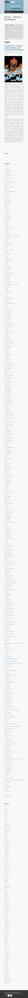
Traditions (6, 529)
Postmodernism (7, 452)
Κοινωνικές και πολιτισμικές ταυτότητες (12, 663)
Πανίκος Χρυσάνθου (8, 728)
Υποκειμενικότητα (8, 770)
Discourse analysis (8, 258)
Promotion (6, 454)
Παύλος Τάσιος (7, 735)
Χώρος (5, 793)
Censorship (6, 214)
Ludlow (5, 370)
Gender (5, 296)
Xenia (5, 559)
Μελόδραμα (6, 695)
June (5, 834)
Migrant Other (7, 391)
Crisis (5, 240)
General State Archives (9, 303)
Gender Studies (7, 298)
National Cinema (7, 401)
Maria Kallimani (7, 377)
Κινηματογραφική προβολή (9, 658)
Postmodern (6, 449)
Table (5, 505)
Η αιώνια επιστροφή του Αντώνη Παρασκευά (13, 643)
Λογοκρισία (6, 684)
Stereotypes (6, 496)
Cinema (5, 221)
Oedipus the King (7, 424)
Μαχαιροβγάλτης (7, 693)
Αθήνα (5, 566)
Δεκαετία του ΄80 (7, 612)
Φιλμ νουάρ (6, 782)
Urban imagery (7, 545)
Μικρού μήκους (7, 702)
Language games (7, 366)
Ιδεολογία (6, 651)
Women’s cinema (7, 557)
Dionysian (6, 254)
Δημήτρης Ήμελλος (8, 615)
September (6, 831)
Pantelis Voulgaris (8, 438)
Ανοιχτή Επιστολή (8, 575)
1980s (5, 165)
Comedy (6, 231)
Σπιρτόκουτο (7, 754)
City (5, 224)
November (6, 829)
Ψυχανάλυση (7, 796)
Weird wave (6, 552)
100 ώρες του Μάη (8, 564)
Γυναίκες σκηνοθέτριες (9, 608)
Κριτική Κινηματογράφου (9, 670)
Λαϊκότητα (6, 679)
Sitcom (5, 489)
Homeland (6, 333)
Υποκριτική (6, 772)
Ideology (6, 338)
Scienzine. (12, 993)
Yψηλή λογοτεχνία (8, 777)
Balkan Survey (7, 203)
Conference (6, 233)
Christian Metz (7, 219)
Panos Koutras (7, 435)
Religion (6, 466)
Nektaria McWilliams (8, 51)
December (6, 852)
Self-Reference (7, 482)
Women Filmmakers (8, 554)
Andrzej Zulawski (7, 175)
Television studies (8, 512)
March (5, 880)
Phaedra (6, 442)
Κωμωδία (6, 677)
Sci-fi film (6, 477)
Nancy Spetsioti (7, 398)
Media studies (7, 382)
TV (5, 540)
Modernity (6, 394)
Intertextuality (7, 347)
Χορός (5, 789)
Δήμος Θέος (6, 617)
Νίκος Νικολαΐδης (7, 714)
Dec (5, 815)
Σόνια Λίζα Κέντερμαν (8, 751)
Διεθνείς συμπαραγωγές (9, 622)
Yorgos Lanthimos (8, 561)
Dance (5, 247)
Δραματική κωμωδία (8, 624)
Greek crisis (6, 312)
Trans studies (7, 531)
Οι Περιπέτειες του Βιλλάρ (9, 723)
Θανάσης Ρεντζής (8, 649)
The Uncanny (7, 519)
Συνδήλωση (6, 763)
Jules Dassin (6, 359)
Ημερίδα (6, 647)
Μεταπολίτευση (7, 700)
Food (5, 289)
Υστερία (6, 775)
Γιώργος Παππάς (7, 605)
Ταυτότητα (6, 765)
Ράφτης (6, 747)
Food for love (7, 291)
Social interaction (7, 491)
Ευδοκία (6, 640)
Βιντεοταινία (7, 594)
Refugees (6, 463)
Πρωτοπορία (7, 744)
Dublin (5, 263)
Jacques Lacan (7, 354)
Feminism (6, 279)
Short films (6, 484)
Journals (6, 356)
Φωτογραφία (7, 786)
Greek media (7, 319)
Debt (5, 256)
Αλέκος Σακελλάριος (8, 568)
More (20, 141)
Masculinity (6, 380)
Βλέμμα (5, 596)
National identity (7, 403)
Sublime (6, 498)
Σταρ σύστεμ (7, 756)
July (5, 808)
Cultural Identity (7, 52)
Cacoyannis (6, 210)
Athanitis (6, 184)
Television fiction (7, 510)
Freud (5, 293)
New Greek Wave (7, 417)
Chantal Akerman (7, 217)
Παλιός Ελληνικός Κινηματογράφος (11, 726)
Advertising (6, 172)
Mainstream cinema (8, 375)
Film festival (6, 282)
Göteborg (6, 307)
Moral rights (6, 396)
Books (5, 207)
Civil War (6, 226)
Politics (5, 445)
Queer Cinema (7, 459)
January (6, 824)
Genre (5, 305)
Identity (5, 335)
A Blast (5, 168)
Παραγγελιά (6, 733)
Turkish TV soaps (7, 538)
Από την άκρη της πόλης (9, 582)
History (5, 328)
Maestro (6, 373)
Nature (5, 405)
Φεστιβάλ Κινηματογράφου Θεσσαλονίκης (13, 779)
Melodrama (6, 384)
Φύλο (5, 784)
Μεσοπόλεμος (7, 698)
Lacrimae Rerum (7, 363)
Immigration (19, 52)
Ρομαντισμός (7, 749)
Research (6, 470)
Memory (6, 387)
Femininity (6, 277)
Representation (14, 52)
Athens (5, 189)
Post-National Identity (8, 447)
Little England (7, 368)
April (5, 845)
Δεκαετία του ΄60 (7, 610)
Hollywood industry (8, 331)
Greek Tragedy (7, 326)
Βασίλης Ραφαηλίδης (8, 589)
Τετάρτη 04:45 (7, 768)
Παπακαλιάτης (7, 730)
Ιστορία (6, 654)
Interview (6, 349)
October (6, 871)
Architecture (6, 177)
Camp (5, 212)
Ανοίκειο (6, 573)
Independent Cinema (8, 342)
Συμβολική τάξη (7, 761)
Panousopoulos (7, 433)
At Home (6, 179)
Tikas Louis (6, 526)
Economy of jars (7, 265)
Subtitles (6, 501)
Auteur (5, 193)
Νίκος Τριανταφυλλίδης (9, 716)
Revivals (6, 473)
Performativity (7, 440)
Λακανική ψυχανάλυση (9, 681)
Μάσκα (5, 691)
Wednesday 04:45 (7, 550)
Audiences (6, 196)
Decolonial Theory (8, 249)
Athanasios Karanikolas (9, 182)
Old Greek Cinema (8, 426)
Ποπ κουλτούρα (7, 740)
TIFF (5, 524)
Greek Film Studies (8, 324)
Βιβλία (5, 591)
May (5, 810)
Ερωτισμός (6, 638)
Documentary (7, 261)
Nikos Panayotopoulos (8, 412)
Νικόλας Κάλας (7, 712)
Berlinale (6, 205)
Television (6, 508)
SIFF (5, 487)
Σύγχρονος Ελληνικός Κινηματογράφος (12, 758)
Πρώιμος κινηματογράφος (9, 742)
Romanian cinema (7, 475)
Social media (7, 494)
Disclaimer (17, 993)
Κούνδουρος (7, 665)
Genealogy (6, 300)
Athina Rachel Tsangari (9, 191)
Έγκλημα (6, 626)
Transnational (7, 533)
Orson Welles (7, 431)
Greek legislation (7, 317)
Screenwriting (7, 480)
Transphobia (7, 536)
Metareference (7, 389)
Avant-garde (7, 198)
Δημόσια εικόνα (7, 619)
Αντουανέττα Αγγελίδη (9, 580)
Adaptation (6, 170)
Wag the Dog (7, 547)
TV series (6, 543)
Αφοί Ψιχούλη (7, 587)
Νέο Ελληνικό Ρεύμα (8, 707)
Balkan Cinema (7, 200)
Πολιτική (6, 737)
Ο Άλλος (6, 721)
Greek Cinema (7, 310)
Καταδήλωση (7, 656)
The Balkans (6, 515)
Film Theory (6, 286)
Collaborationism (7, 228)
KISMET (6, 361)
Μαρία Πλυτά (7, 688)
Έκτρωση (6, 629)
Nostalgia (6, 419)
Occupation (6, 410)
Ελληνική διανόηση (8, 631)
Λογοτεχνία (6, 686)
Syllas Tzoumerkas (8, 503)
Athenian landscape (8, 186)
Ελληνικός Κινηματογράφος (10, 636)
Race (5, 461)
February (6, 822)
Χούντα (6, 791)
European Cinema (7, 272)
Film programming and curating (10, 284)
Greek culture (7, 314)
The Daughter (7, 517)
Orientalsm (6, 428)
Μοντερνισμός (7, 705)
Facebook (6, 275)
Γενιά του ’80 (6, 601)
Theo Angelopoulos (8, 522)
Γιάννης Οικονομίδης (8, 603)
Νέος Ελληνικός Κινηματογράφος (11, 709)
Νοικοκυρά (6, 719)
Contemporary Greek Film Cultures (11, 235)
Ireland (5, 352)
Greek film (6, 321)
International (7, 345)
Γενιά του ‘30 (6, 598)
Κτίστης (6, 672)
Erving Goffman (7, 268)
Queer (5, 456)
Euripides (6, 270)
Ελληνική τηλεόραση (8, 633)
